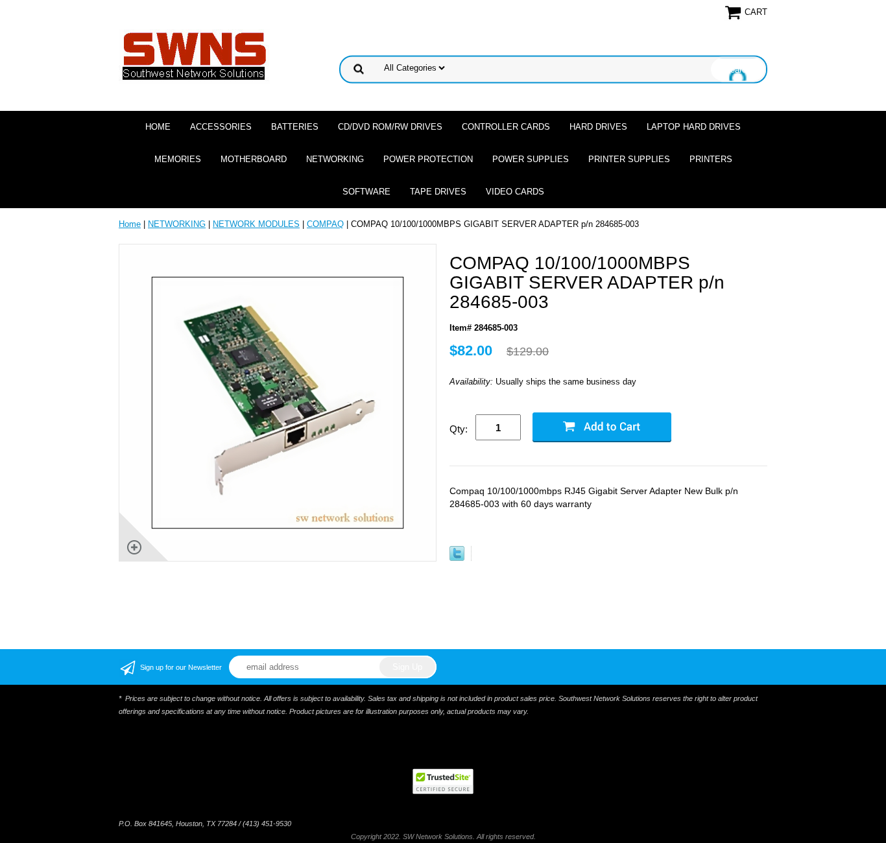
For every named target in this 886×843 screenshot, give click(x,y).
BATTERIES (294, 127)
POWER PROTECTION (428, 159)
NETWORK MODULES (256, 224)
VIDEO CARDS (515, 191)
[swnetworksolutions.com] (194, 55)
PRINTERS (710, 159)
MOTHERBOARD (254, 159)
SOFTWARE (366, 191)
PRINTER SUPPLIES (629, 159)
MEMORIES (177, 159)
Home (158, 127)
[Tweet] (456, 558)
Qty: (458, 428)
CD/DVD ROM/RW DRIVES (390, 127)
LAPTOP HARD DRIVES (694, 127)
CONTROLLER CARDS (506, 127)
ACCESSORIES (221, 127)
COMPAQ (325, 224)
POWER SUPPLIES (530, 159)
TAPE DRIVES (438, 191)
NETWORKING (335, 159)
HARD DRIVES (598, 127)
